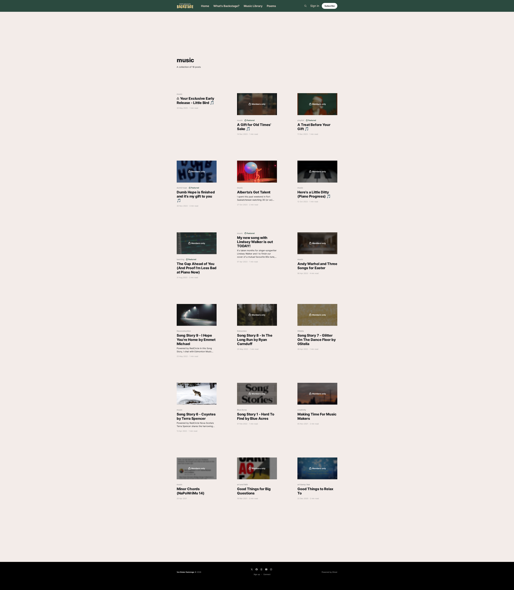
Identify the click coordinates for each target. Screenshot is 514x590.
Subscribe (329, 6)
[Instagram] (271, 569)
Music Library (253, 6)
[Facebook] (257, 569)
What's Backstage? (226, 6)
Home (205, 6)
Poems (271, 6)
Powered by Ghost (329, 572)
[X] (252, 569)
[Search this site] (305, 6)
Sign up (257, 574)
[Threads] (261, 569)
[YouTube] (266, 569)
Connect (267, 574)
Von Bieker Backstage (185, 572)
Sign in (314, 6)
